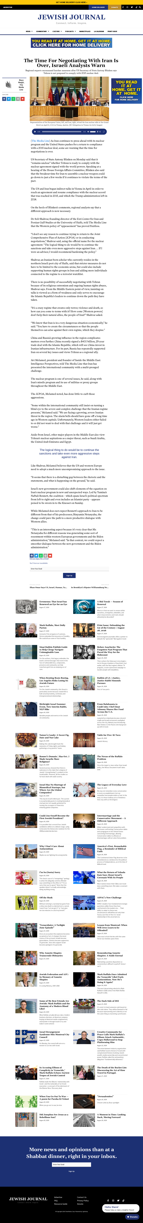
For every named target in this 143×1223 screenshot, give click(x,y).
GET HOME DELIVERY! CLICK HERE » (71, 2)
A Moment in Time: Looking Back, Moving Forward (111, 1116)
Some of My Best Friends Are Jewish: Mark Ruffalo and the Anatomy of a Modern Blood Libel (54, 1005)
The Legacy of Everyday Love (112, 785)
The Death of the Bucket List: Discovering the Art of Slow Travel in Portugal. (112, 1070)
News (28, 31)
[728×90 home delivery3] (71, 42)
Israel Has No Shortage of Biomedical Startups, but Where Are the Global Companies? (52, 789)
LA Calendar (99, 31)
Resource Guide (60, 1204)
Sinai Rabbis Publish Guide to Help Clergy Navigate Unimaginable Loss (53, 650)
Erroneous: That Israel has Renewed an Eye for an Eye (53, 603)
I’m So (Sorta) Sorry (49, 872)
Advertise (58, 1197)
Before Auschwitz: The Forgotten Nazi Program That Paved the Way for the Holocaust (112, 651)
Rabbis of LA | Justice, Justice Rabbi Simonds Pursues (109, 681)
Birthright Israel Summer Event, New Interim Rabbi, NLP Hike (53, 707)
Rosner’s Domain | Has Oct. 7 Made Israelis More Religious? (54, 759)
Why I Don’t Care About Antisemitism (51, 847)
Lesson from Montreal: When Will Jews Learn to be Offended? (112, 928)
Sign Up (69, 575)
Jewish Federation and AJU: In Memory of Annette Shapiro (54, 977)
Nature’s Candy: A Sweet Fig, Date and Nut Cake (54, 736)
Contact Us (81, 1197)
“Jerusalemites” (105, 1096)
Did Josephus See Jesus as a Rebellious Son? (53, 1116)
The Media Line (40, 140)
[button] (4, 99)
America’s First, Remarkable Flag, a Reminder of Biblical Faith (112, 849)
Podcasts (69, 31)
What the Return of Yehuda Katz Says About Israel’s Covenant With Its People (111, 875)
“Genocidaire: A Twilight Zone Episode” (52, 926)
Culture (56, 31)
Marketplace (84, 31)
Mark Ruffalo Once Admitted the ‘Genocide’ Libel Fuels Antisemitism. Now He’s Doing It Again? (112, 978)
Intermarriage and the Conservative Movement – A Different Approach (111, 818)
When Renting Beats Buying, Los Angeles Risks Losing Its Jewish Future (54, 681)
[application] (69, 132)
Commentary (41, 31)
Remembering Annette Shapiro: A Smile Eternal (110, 954)
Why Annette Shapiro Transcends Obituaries (51, 954)
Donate (80, 1204)
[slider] (93, 131)
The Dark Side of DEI (108, 1001)
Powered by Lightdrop (82, 1211)
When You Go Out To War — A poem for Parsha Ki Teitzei (54, 1097)
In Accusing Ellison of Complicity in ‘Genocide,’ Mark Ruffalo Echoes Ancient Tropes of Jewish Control (54, 1071)
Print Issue (112, 31)
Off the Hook (46, 897)
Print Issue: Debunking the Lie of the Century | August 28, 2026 (111, 628)
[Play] (35, 132)
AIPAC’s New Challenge (109, 897)
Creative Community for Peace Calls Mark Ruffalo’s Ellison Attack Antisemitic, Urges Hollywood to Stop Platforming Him (111, 1037)
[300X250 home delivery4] (126, 91)
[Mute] (88, 132)
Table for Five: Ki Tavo (108, 735)
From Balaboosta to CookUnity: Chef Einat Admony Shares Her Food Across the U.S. (110, 708)
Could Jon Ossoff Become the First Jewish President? (54, 817)
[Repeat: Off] (104, 132)
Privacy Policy (83, 1200)
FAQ (56, 1200)
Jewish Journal (71, 17)
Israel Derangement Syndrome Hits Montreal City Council (54, 1035)
